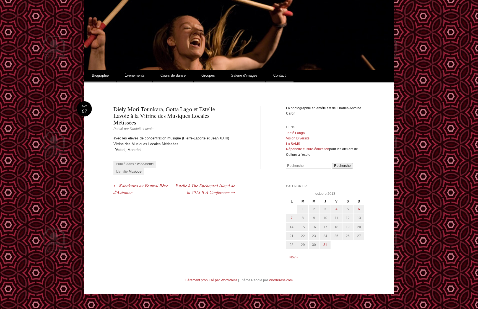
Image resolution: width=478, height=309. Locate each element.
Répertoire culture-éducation (307, 149)
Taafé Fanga (295, 133)
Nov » (293, 257)
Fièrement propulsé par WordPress (211, 280)
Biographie (100, 75)
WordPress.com (281, 280)
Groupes (208, 75)
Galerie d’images (244, 75)
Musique (135, 171)
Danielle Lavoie (142, 129)
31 (325, 245)
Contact (279, 75)
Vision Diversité (298, 138)
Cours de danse (173, 75)
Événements (134, 75)
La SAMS (293, 144)
